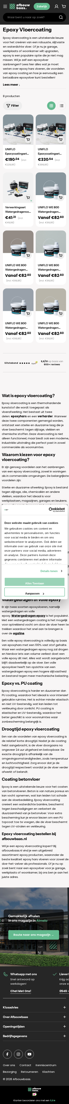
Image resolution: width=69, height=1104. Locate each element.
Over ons (9, 1065)
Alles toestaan (34, 583)
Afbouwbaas (21, 1079)
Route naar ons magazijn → (33, 935)
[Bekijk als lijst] (61, 105)
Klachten (49, 1072)
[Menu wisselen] (5, 6)
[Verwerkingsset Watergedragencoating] (18, 187)
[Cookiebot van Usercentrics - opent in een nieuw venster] (49, 510)
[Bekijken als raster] (51, 105)
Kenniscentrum (46, 1065)
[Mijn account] (56, 6)
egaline (18, 633)
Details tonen (49, 571)
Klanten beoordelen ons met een (34, 1100)
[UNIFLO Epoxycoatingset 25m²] (18, 130)
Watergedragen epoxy (28, 616)
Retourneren (29, 1072)
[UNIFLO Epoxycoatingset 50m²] (51, 130)
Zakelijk (42, 6)
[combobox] (34, 17)
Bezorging (10, 1072)
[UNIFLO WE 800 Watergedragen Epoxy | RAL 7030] (18, 246)
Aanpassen (32, 593)
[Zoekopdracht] (61, 17)
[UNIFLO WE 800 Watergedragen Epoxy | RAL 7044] (51, 303)
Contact (25, 1065)
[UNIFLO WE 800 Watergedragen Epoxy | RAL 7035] (51, 246)
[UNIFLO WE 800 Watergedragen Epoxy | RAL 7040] (18, 303)
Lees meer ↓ (11, 85)
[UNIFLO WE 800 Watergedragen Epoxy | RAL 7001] (51, 187)
